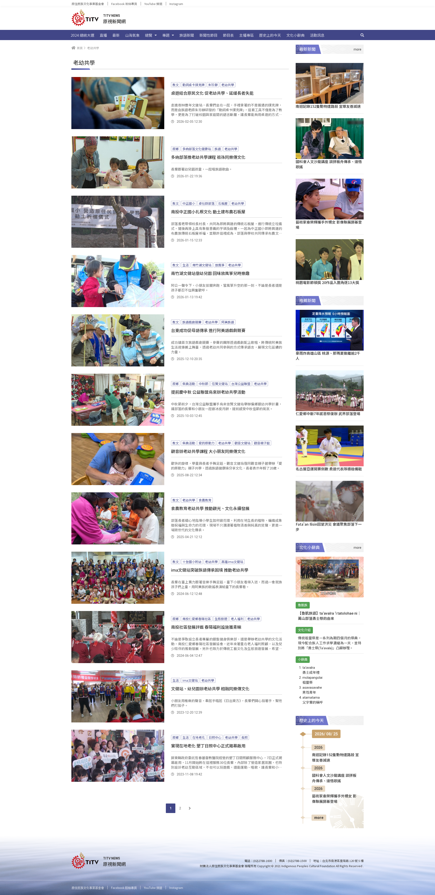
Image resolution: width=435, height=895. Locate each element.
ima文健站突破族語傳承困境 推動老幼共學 (209, 570)
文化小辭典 (295, 35)
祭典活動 (188, 383)
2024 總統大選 (82, 35)
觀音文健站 (242, 443)
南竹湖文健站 (201, 265)
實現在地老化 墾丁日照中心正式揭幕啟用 (208, 745)
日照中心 (215, 737)
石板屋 (223, 203)
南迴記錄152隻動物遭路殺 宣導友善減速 (328, 106)
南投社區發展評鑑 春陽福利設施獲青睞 (206, 627)
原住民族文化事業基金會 (88, 4)
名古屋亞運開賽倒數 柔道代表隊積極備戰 (329, 469)
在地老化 (198, 737)
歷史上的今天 (270, 35)
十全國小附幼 (191, 561)
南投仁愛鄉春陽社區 (196, 618)
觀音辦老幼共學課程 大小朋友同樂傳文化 (208, 451)
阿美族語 (227, 322)
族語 (218, 149)
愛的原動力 (207, 443)
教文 (175, 84)
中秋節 (203, 383)
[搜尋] (362, 35)
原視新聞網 (114, 21)
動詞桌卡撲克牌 (193, 84)
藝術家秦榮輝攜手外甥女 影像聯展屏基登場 (329, 224)
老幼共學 (227, 84)
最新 (116, 35)
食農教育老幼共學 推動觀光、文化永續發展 (210, 508)
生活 (185, 265)
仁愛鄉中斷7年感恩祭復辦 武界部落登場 (328, 413)
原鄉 (175, 149)
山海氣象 (132, 35)
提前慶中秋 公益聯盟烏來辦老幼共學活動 (208, 392)
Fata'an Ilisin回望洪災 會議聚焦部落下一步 (329, 526)
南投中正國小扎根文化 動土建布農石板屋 (208, 211)
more (319, 818)
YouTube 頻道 (153, 4)
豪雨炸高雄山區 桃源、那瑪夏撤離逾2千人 (328, 355)
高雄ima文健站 (232, 561)
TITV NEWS (111, 15)
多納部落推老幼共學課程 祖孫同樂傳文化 (208, 157)
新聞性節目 (208, 35)
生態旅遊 (221, 618)
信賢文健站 (220, 383)
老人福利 (237, 618)
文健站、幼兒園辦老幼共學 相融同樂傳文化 (210, 688)
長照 (244, 737)
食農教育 (205, 500)
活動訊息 (317, 35)
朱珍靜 (213, 84)
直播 (103, 35)
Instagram (176, 4)
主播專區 (246, 35)
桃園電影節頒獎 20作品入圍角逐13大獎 (327, 282)
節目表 (228, 35)
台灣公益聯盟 (240, 383)
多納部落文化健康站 (196, 149)
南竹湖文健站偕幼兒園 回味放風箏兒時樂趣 (210, 273)
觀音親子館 (262, 443)
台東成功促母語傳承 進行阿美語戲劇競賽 (208, 330)
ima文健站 (190, 680)
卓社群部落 (207, 203)
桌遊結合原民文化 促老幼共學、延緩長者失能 (212, 93)
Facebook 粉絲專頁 (124, 4)
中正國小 (188, 203)
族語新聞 (186, 35)
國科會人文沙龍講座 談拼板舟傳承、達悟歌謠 (329, 164)
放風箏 (220, 265)
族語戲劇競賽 (191, 322)
